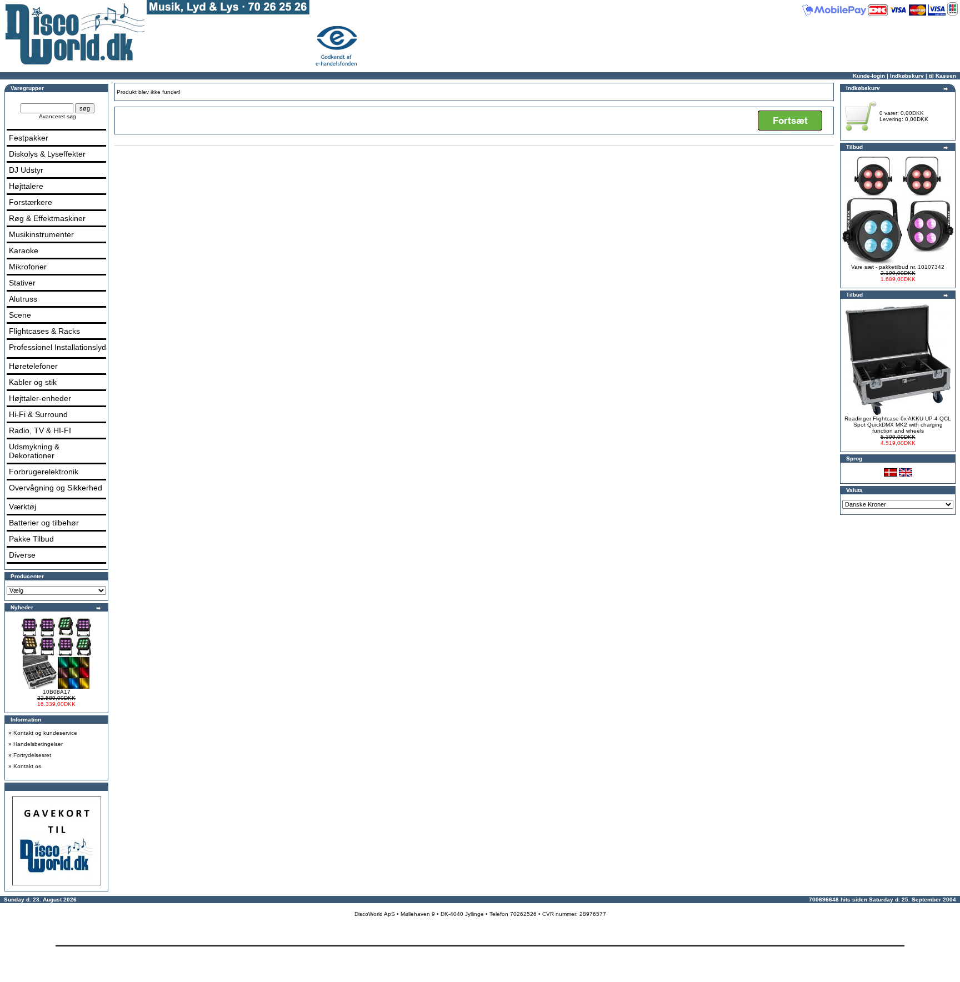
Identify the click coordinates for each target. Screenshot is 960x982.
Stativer (22, 282)
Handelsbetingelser (38, 744)
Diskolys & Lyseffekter (47, 153)
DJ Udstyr (26, 170)
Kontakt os (27, 766)
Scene (20, 314)
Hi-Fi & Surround (38, 414)
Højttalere (26, 186)
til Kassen (942, 76)
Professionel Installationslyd (57, 347)
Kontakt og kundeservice (45, 733)
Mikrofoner (28, 266)
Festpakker (28, 137)
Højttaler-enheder (40, 398)
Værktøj (22, 506)
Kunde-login (869, 76)
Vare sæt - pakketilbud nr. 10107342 (897, 267)
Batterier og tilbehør (44, 522)
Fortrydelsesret (32, 755)
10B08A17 (57, 692)
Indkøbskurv (907, 76)
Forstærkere (30, 202)
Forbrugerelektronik (43, 471)
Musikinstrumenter (41, 234)
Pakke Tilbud (31, 538)
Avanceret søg (57, 116)
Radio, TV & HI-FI (40, 430)
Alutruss (23, 298)
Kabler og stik (33, 382)
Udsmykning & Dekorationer (34, 451)
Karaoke (23, 250)
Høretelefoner (33, 366)
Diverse (22, 554)
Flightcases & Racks (44, 331)
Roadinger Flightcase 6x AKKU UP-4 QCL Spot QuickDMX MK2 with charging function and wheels (897, 424)
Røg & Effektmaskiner (47, 218)
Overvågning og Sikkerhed (55, 487)
